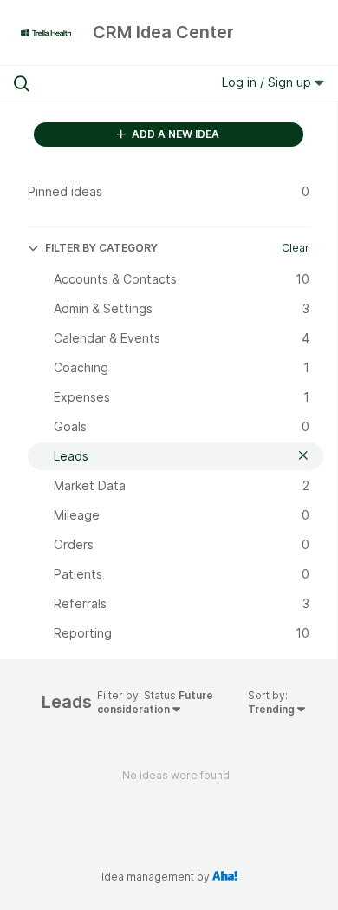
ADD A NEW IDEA (174, 134)
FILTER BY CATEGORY (101, 247)
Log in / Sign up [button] (268, 82)
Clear (295, 247)
